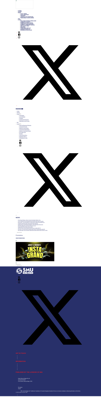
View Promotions (20, 238)
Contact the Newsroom (26, 16)
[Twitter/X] (51, 105)
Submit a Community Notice (27, 24)
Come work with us (25, 28)
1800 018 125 (24, 388)
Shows (20, 11)
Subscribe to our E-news (27, 17)
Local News (23, 13)
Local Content (21, 369)
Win (19, 18)
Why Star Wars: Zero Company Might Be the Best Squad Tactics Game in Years (32, 230)
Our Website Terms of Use (23, 368)
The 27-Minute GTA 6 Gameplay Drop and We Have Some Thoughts (30, 221)
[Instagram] (19, 38)
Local (19, 19)
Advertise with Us (25, 29)
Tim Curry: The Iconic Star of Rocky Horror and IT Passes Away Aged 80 (31, 229)
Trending (22, 15)
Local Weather (24, 14)
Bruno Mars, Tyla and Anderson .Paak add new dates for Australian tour (31, 222)
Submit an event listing (26, 22)
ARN (19, 394)
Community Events (25, 21)
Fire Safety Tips (24, 25)
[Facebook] (19, 35)
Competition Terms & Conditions (24, 365)
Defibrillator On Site (26, 30)
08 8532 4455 (26, 387)
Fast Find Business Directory (28, 20)
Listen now (19, 108)
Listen (19, 10)
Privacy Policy (21, 363)
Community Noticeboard (26, 23)
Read (19, 12)
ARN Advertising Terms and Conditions (26, 366)
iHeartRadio (20, 395)
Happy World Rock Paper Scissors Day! (25, 226)
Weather (22, 27)
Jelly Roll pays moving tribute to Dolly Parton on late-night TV (29, 228)
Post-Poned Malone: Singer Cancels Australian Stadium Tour (29, 220)
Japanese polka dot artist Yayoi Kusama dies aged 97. (28, 223)
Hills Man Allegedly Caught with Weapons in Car (27, 225)
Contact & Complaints (22, 355)
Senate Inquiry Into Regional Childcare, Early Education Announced (30, 224)
